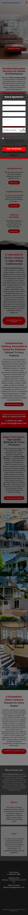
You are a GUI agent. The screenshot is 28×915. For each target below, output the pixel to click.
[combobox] (4, 108)
